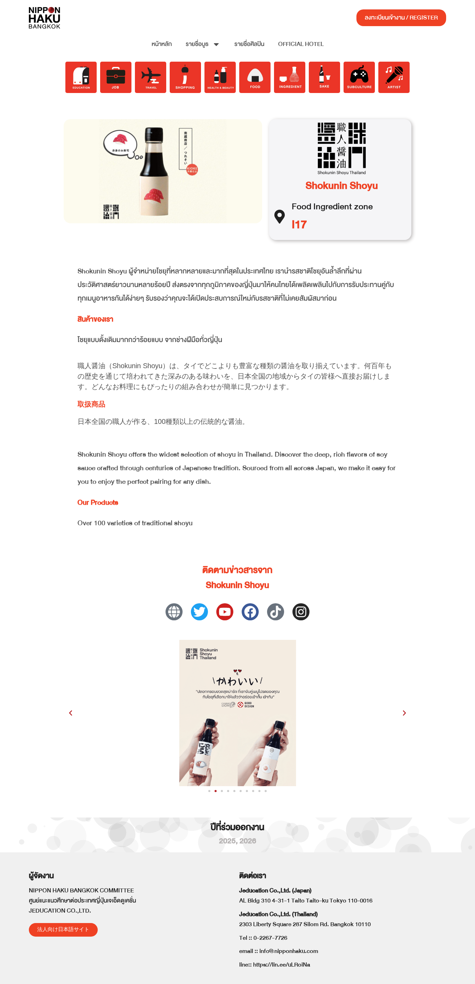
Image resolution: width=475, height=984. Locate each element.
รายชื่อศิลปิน (249, 44)
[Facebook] (250, 611)
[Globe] (174, 611)
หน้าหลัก (162, 44)
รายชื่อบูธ (197, 44)
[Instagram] (300, 611)
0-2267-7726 (270, 938)
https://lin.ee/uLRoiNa (281, 965)
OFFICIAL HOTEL (301, 44)
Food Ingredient (322, 206)
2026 (248, 841)
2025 (227, 841)
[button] (70, 713)
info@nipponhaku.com (288, 951)
